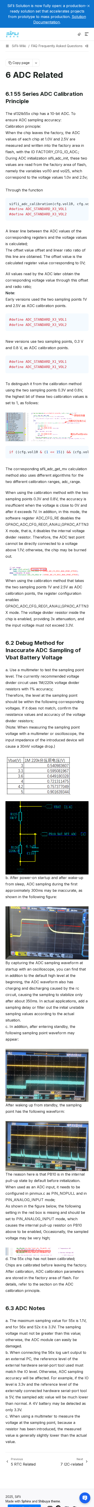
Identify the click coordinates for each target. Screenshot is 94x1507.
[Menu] (86, 34)
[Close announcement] (88, 5)
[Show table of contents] (87, 46)
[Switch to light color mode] (79, 34)
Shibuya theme (49, 1501)
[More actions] (35, 62)
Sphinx (26, 1501)
